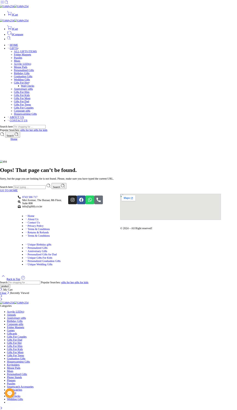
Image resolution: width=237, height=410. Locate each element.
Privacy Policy (36, 225)
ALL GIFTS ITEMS (25, 51)
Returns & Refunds (38, 232)
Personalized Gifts (24, 70)
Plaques (11, 380)
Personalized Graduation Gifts (44, 261)
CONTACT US (18, 120)
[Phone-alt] (98, 200)
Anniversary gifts (23, 88)
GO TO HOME (9, 190)
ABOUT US (17, 117)
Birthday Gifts (21, 73)
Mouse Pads (20, 67)
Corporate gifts (22, 110)
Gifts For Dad (21, 101)
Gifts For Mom (22, 98)
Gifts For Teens (22, 104)
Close (3, 292)
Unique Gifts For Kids (40, 257)
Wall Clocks (27, 85)
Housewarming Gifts (25, 113)
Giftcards (12, 333)
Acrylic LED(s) (22, 63)
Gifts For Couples (23, 107)
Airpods (11, 314)
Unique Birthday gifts (39, 244)
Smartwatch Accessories (20, 386)
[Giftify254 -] (14, 6)
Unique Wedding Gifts (40, 264)
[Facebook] (81, 200)
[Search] (9, 38)
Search (10, 135)
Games (11, 330)
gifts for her (27, 130)
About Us (33, 219)
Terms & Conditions (39, 229)
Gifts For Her (21, 82)
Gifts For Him (21, 92)
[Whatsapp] (90, 200)
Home (14, 139)
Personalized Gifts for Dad (42, 254)
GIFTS (14, 48)
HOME (14, 45)
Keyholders (13, 364)
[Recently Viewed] (23, 279)
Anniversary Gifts (37, 251)
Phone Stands (14, 377)
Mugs (17, 60)
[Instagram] (72, 200)
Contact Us (34, 222)
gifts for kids (40, 130)
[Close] (1, 289)
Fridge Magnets (22, 54)
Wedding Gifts (22, 79)
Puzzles (18, 57)
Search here (7, 126)
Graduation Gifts (23, 76)
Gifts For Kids (22, 95)
